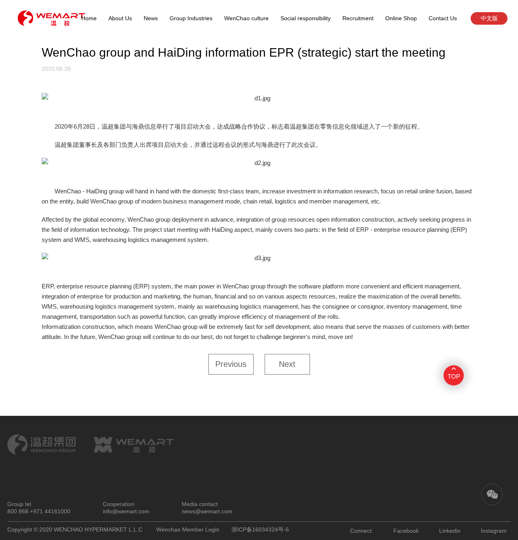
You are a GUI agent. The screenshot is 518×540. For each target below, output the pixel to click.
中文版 (489, 18)
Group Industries (191, 18)
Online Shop (401, 18)
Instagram (494, 530)
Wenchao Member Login (187, 529)
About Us (120, 18)
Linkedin (450, 530)
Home (89, 18)
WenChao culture (246, 18)
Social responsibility (305, 18)
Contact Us (443, 18)
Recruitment (358, 18)
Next (287, 364)
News (151, 18)
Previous (230, 364)
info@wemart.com (126, 511)
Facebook (406, 530)
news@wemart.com (207, 511)
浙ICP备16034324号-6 (260, 529)
